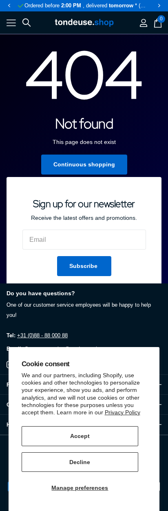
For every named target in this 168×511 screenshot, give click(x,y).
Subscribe (84, 266)
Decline (79, 462)
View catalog (11, 23)
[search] (26, 22)
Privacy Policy (122, 412)
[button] (9, 6)
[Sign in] (143, 23)
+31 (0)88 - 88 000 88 (42, 335)
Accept (80, 436)
